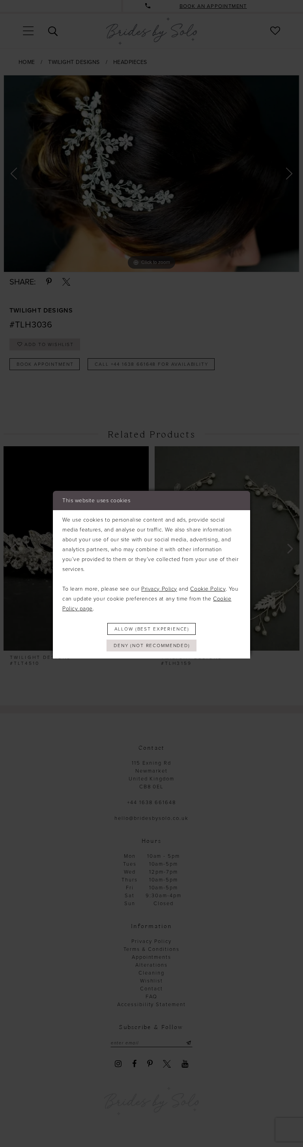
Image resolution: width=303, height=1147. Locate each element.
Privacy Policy (159, 589)
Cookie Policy (207, 589)
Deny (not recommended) (152, 645)
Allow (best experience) (152, 629)
